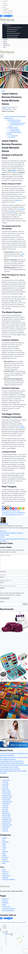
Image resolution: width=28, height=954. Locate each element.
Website (2, 588)
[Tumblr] (12, 918)
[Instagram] (9, 918)
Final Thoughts (11, 137)
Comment (3, 571)
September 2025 (7, 801)
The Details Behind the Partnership (18, 123)
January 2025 (6, 817)
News (3, 91)
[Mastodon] (15, 508)
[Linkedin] (10, 508)
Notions (4, 855)
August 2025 (6, 803)
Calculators (7, 934)
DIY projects (21, 209)
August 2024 (6, 826)
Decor (4, 845)
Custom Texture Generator (13, 944)
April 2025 (5, 811)
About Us (5, 873)
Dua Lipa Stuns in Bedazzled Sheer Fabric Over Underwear (13, 539)
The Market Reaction (13, 127)
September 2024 (7, 825)
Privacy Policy (6, 875)
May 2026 (5, 786)
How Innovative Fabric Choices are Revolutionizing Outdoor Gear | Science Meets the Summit (13, 771)
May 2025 (5, 809)
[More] (23, 508)
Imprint (4, 904)
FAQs (3, 849)
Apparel (4, 838)
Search (2, 601)
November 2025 (7, 797)
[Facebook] (3, 508)
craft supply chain (7, 510)
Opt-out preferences (8, 910)
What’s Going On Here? (15, 121)
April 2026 (5, 788)
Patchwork (5, 857)
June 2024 (5, 830)
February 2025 (6, 815)
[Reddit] (8, 508)
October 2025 (6, 799)
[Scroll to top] (1, 926)
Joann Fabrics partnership (13, 512)
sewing (22, 254)
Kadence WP (23, 922)
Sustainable (5, 861)
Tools (3, 931)
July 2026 (5, 782)
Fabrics (13, 170)
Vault (3, 863)
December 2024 (7, 819)
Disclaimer (5, 877)
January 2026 (6, 793)
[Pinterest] (13, 508)
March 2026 (5, 790)
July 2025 (5, 805)
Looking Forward (14, 135)
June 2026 (5, 784)
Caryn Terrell (6, 107)
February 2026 (6, 792)
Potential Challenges (15, 130)
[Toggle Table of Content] (3, 114)
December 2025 (7, 795)
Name (2, 577)
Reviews (4, 859)
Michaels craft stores (16, 514)
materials (17, 200)
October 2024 (6, 823)
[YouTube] (7, 918)
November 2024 (7, 821)
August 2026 (6, 780)
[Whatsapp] (20, 508)
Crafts (4, 844)
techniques (21, 426)
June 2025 (5, 807)
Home (4, 869)
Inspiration (5, 851)
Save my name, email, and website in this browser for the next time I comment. (12, 594)
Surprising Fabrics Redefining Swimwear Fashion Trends (11, 533)
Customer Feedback (15, 129)
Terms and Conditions (8, 879)
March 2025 (5, 813)
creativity (12, 211)
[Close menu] (0, 929)
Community (5, 842)
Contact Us (5, 871)
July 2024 (5, 828)
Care (3, 840)
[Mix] (18, 508)
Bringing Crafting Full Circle (14, 120)
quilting (22, 428)
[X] (5, 508)
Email (2, 582)
